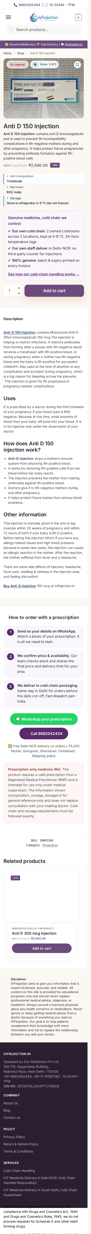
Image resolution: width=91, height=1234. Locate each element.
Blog (7, 1110)
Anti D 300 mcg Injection (34, 933)
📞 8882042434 (27, 5)
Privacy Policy (14, 1137)
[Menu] (13, 17)
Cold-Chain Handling (19, 1171)
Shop (20, 53)
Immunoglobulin (24, 928)
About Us (11, 1103)
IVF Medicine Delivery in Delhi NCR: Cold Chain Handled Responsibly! (39, 1180)
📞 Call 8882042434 (44, 733)
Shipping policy (44, 756)
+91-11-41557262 (46, 1076)
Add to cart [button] (41, 948)
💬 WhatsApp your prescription (44, 719)
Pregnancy (50, 845)
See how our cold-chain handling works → (44, 274)
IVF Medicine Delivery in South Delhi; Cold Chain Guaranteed (40, 1192)
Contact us (12, 1117)
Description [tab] (13, 319)
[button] (78, 17)
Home (7, 53)
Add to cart (54, 290)
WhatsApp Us (74, 44)
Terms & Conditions (18, 1151)
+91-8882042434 (18, 1076)
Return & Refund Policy (21, 1144)
